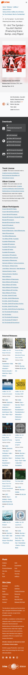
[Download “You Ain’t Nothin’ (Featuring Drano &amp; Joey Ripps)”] (7, 104)
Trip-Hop (17, 573)
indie (11, 363)
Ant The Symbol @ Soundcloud (10, 322)
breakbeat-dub (6, 409)
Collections (5, 594)
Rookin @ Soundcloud (8, 228)
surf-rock (5, 465)
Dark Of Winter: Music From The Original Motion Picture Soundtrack (7, 484)
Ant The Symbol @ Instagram (10, 317)
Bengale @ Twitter (19, 217)
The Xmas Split (19, 481)
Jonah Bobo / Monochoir (9, 268)
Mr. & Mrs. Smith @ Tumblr (9, 295)
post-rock (10, 540)
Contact (4, 602)
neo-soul (5, 450)
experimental (5, 463)
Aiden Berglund (21, 268)
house (4, 417)
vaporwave (6, 404)
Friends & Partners (20, 591)
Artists (4, 565)
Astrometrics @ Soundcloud (10, 257)
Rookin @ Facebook (7, 225)
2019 (19, 450)
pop (11, 414)
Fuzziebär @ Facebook (8, 244)
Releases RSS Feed (20, 602)
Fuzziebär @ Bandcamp (8, 241)
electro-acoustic (7, 371)
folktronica (18, 417)
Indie (16, 563)
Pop (3, 573)
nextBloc (17, 586)
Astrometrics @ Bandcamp (9, 260)
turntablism (18, 465)
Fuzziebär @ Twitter (7, 249)
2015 (15, 107)
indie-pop (5, 373)
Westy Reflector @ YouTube (9, 290)
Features (4, 588)
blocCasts (5, 586)
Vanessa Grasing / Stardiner (10, 274)
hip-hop (17, 104)
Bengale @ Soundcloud (8, 222)
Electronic (17, 571)
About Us (4, 599)
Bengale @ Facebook (8, 217)
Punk (16, 568)
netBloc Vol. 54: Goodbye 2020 (19, 393)
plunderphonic (19, 409)
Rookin (17, 222)
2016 (19, 487)
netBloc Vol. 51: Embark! (6, 523)
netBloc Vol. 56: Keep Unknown (6, 351)
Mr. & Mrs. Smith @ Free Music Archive (12, 303)
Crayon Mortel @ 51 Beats (9, 209)
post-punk (6, 543)
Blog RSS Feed (18, 599)
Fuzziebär (15, 238)
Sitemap (17, 596)
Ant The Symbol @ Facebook (10, 311)
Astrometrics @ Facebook (9, 255)
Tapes (4, 596)
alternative (18, 414)
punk (21, 402)
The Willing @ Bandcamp (9, 236)
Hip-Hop (4, 571)
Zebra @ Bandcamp (19, 230)
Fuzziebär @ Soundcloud (9, 247)
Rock (3, 576)
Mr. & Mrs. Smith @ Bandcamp (10, 298)
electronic (6, 366)
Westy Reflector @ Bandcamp (10, 279)
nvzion (9, 648)
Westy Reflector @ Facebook (10, 282)
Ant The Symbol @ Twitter (9, 320)
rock (10, 373)
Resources (17, 594)
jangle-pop (5, 455)
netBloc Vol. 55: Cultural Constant (7, 393)
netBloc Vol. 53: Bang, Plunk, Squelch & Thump (7, 437)
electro (4, 375)
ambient (4, 499)
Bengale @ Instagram (8, 220)
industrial (4, 368)
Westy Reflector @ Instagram (10, 287)
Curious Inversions (18, 263)
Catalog (4, 563)
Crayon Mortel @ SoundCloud (10, 211)
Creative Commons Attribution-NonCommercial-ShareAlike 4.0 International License (11, 175)
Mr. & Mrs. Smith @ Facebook (10, 301)
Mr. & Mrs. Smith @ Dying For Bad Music (13, 309)
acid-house (5, 412)
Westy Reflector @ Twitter (9, 284)
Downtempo (18, 565)
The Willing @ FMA (7, 238)
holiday (17, 492)
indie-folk (18, 463)
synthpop (5, 453)
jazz (11, 535)
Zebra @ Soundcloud (8, 233)
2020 (19, 400)
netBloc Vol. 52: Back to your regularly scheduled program (19, 439)
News (3, 591)
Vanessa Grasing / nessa (9, 271)
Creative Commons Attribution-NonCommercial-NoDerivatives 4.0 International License (13, 188)
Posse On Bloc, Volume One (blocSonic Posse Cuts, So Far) (20, 354)
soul (3, 535)
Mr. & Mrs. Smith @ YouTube (10, 306)
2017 (6, 494)
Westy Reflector (6, 276)
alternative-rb (19, 455)
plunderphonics (19, 412)
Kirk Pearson (5, 265)
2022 (6, 358)
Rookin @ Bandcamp (8, 230)
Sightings (17, 588)
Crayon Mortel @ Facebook (9, 214)
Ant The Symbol (6, 314)
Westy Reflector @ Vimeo (9, 293)
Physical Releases (7, 568)
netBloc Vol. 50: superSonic (19, 523)
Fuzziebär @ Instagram (8, 252)
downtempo (5, 363)
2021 (6, 400)
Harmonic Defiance (7, 263)
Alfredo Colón (14, 265)
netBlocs (17, 576)
